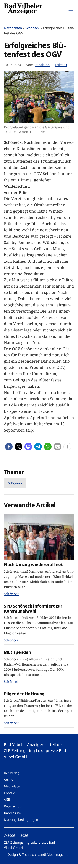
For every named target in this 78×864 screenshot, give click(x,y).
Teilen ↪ (61, 64)
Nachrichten (13, 28)
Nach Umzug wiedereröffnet (33, 564)
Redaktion (42, 64)
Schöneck (32, 28)
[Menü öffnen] (70, 8)
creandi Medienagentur (52, 854)
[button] (9, 446)
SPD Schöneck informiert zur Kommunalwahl (33, 608)
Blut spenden (17, 652)
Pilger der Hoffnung (24, 693)
